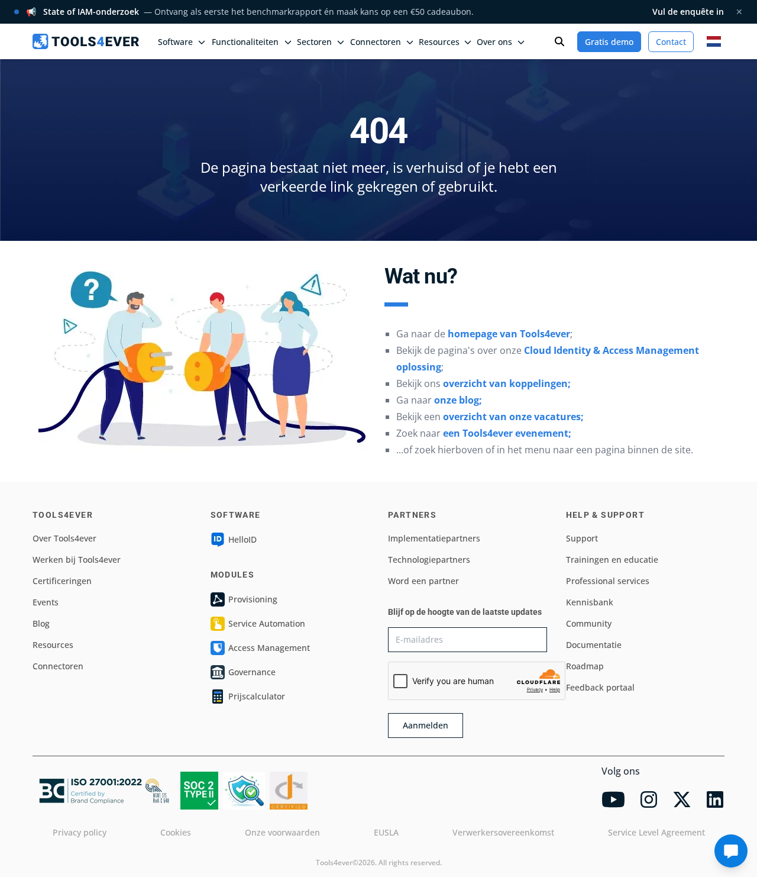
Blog (41, 623)
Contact (671, 41)
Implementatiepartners (434, 538)
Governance (252, 672)
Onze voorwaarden (282, 832)
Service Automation (266, 623)
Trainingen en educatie (612, 559)
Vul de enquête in (688, 11)
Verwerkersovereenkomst (503, 832)
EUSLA (386, 832)
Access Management (269, 647)
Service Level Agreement (656, 832)
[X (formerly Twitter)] (681, 799)
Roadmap (585, 666)
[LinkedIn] (715, 799)
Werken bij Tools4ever (77, 559)
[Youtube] (613, 799)
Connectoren (58, 666)
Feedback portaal (600, 687)
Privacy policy (79, 832)
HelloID (242, 539)
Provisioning (252, 599)
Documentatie (594, 644)
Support (582, 538)
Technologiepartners (429, 559)
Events (46, 602)
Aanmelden (425, 725)
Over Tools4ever (64, 538)
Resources (53, 644)
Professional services (607, 580)
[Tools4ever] (86, 41)
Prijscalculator (256, 696)
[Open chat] (731, 851)
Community (589, 623)
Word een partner (423, 580)
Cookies (175, 832)
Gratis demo (609, 41)
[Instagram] (648, 799)
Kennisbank (589, 602)
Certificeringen (62, 580)
